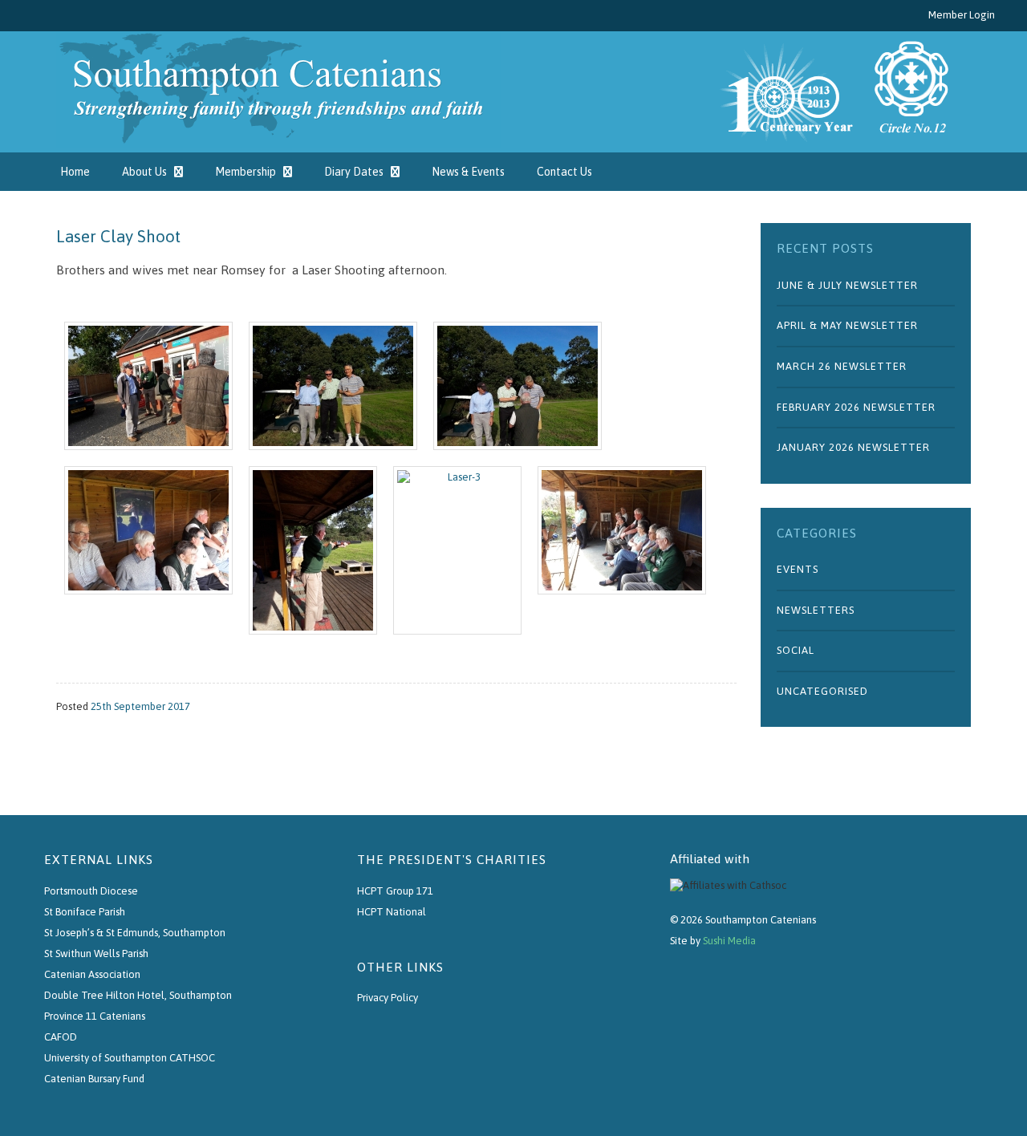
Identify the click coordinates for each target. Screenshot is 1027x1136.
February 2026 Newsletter (856, 407)
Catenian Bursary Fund (94, 1079)
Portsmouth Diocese (91, 891)
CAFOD (60, 1037)
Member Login (961, 15)
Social (795, 650)
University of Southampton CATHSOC (129, 1058)
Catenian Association (92, 974)
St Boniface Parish (84, 912)
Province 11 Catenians (94, 1016)
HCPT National (391, 912)
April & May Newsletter (847, 325)
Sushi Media (729, 941)
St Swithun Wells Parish (96, 953)
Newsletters (815, 610)
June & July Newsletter (847, 285)
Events (797, 569)
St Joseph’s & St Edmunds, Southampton (134, 933)
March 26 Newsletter (842, 366)
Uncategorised (822, 691)
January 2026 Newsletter (853, 447)
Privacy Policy (387, 998)
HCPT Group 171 (395, 891)
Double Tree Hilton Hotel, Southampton (138, 995)
